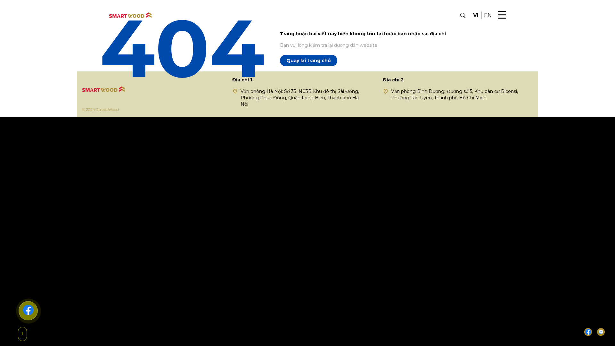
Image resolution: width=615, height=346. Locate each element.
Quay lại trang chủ (308, 60)
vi (476, 15)
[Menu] (502, 15)
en (488, 15)
